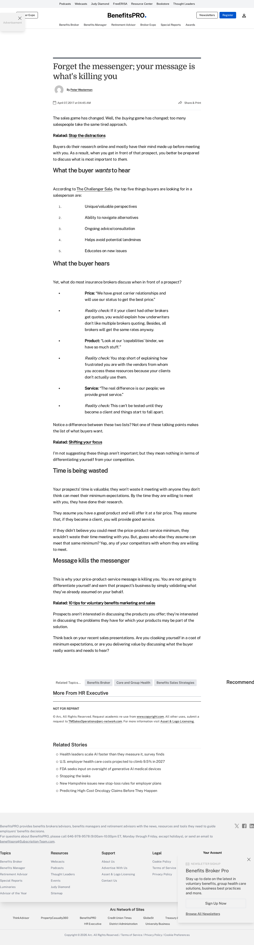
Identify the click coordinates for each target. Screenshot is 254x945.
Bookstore (163, 3)
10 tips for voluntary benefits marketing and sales (112, 603)
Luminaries (8, 887)
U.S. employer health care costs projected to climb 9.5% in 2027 (112, 761)
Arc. (90, 934)
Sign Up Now (216, 903)
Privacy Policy (153, 934)
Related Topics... (68, 683)
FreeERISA (120, 3)
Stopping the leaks (75, 776)
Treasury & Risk (175, 917)
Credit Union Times (120, 917)
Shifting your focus (85, 442)
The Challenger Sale (94, 189)
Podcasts (65, 3)
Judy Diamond (100, 3)
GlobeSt (148, 917)
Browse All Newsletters (203, 914)
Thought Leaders (184, 3)
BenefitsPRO (88, 917)
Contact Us (109, 880)
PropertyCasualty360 (54, 917)
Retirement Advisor (14, 874)
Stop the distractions (87, 135)
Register (227, 15)
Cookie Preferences (177, 934)
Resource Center (142, 3)
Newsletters (207, 15)
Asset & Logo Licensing (118, 874)
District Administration (123, 923)
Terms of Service (131, 934)
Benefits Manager (12, 868)
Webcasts (81, 3)
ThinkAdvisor (21, 917)
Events (56, 880)
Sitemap (57, 893)
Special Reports (11, 880)
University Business (157, 923)
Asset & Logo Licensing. (177, 721)
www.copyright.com (150, 716)
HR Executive (92, 923)
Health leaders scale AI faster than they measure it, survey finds (112, 754)
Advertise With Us (114, 868)
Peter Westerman (81, 89)
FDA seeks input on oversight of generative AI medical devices (110, 769)
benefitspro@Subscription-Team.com (27, 841)
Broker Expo (27, 15)
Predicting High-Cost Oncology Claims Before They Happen (108, 791)
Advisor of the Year (13, 893)
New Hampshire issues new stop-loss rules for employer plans (110, 783)
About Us (108, 861)
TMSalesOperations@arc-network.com (95, 721)
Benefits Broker (11, 861)
